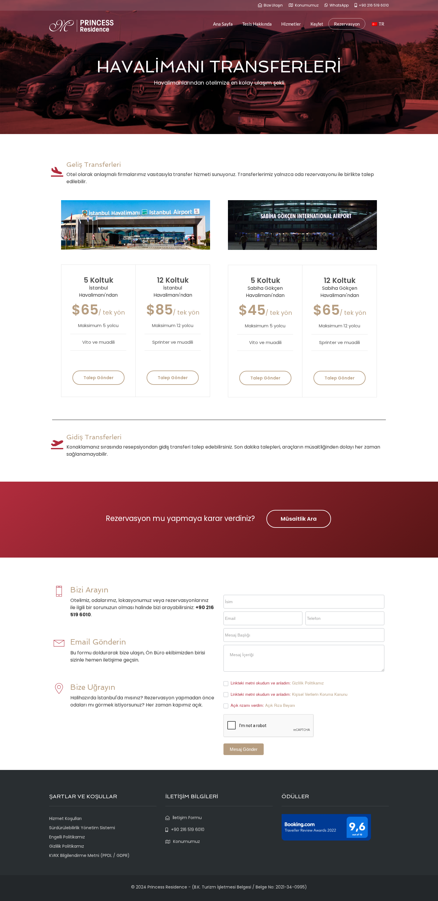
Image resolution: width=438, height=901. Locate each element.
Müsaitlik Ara (299, 518)
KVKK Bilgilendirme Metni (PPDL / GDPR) (89, 855)
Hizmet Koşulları (65, 818)
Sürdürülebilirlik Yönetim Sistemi (82, 828)
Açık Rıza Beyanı (280, 705)
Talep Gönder (98, 378)
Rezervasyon (347, 24)
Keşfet (316, 24)
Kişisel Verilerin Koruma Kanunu (319, 694)
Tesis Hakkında (257, 24)
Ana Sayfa (223, 24)
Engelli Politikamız (67, 837)
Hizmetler (291, 24)
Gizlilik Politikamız (308, 683)
